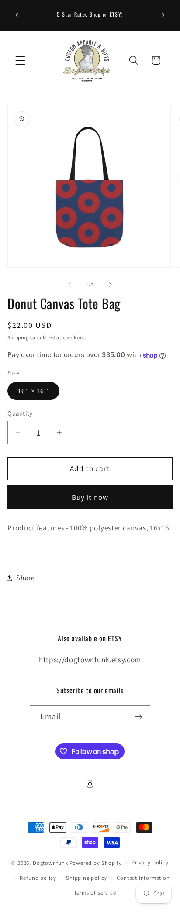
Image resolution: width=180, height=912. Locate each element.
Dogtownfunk (50, 862)
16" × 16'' (33, 391)
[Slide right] (110, 285)
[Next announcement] (163, 15)
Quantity (20, 413)
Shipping (17, 337)
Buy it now (90, 497)
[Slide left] (69, 285)
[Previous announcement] (17, 15)
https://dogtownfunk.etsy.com (90, 659)
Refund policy (38, 877)
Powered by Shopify (95, 862)
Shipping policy (86, 877)
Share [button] (25, 577)
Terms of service (95, 892)
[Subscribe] (139, 717)
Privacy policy (150, 862)
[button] (20, 60)
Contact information (143, 877)
